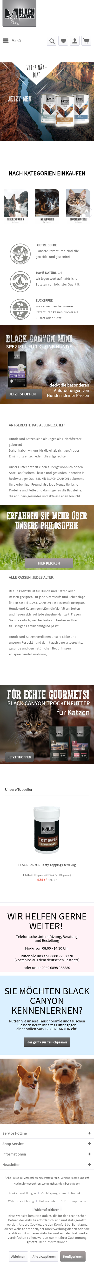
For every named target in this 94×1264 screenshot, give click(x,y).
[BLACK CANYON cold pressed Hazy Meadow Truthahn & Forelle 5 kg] (47, 829)
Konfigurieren (73, 1256)
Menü (16, 40)
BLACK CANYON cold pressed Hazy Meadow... (47, 865)
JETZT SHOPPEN (22, 393)
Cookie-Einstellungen (22, 1193)
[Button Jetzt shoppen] (19, 757)
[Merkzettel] (63, 41)
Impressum (79, 1201)
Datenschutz (47, 1201)
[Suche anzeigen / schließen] (51, 41)
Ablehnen (18, 1256)
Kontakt (76, 1193)
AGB (63, 1201)
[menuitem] (11, 41)
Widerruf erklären (47, 1209)
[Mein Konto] (75, 41)
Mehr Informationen (53, 1242)
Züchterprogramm (53, 1193)
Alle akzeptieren (44, 1256)
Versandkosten (70, 1178)
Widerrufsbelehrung (21, 1201)
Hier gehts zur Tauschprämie (47, 1042)
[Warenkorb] (86, 41)
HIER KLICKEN (49, 563)
